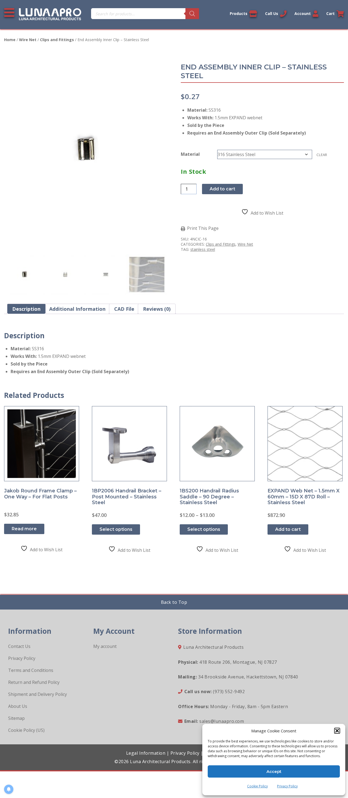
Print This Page (203, 228)
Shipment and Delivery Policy (37, 694)
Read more (24, 528)
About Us (17, 706)
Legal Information (146, 753)
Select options (116, 529)
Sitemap (16, 718)
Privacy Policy (287, 786)
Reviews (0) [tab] (156, 309)
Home (9, 39)
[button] (337, 730)
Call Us (271, 13)
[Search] (192, 13)
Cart (330, 13)
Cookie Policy (257, 786)
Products (238, 13)
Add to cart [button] (288, 529)
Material (190, 154)
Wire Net (27, 39)
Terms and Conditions (30, 670)
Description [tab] (26, 309)
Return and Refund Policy (34, 682)
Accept (273, 771)
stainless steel (202, 249)
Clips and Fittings (57, 39)
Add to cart (222, 188)
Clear (321, 154)
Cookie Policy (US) (26, 730)
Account (302, 13)
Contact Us (19, 646)
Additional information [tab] (77, 309)
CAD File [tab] (124, 309)
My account (105, 646)
